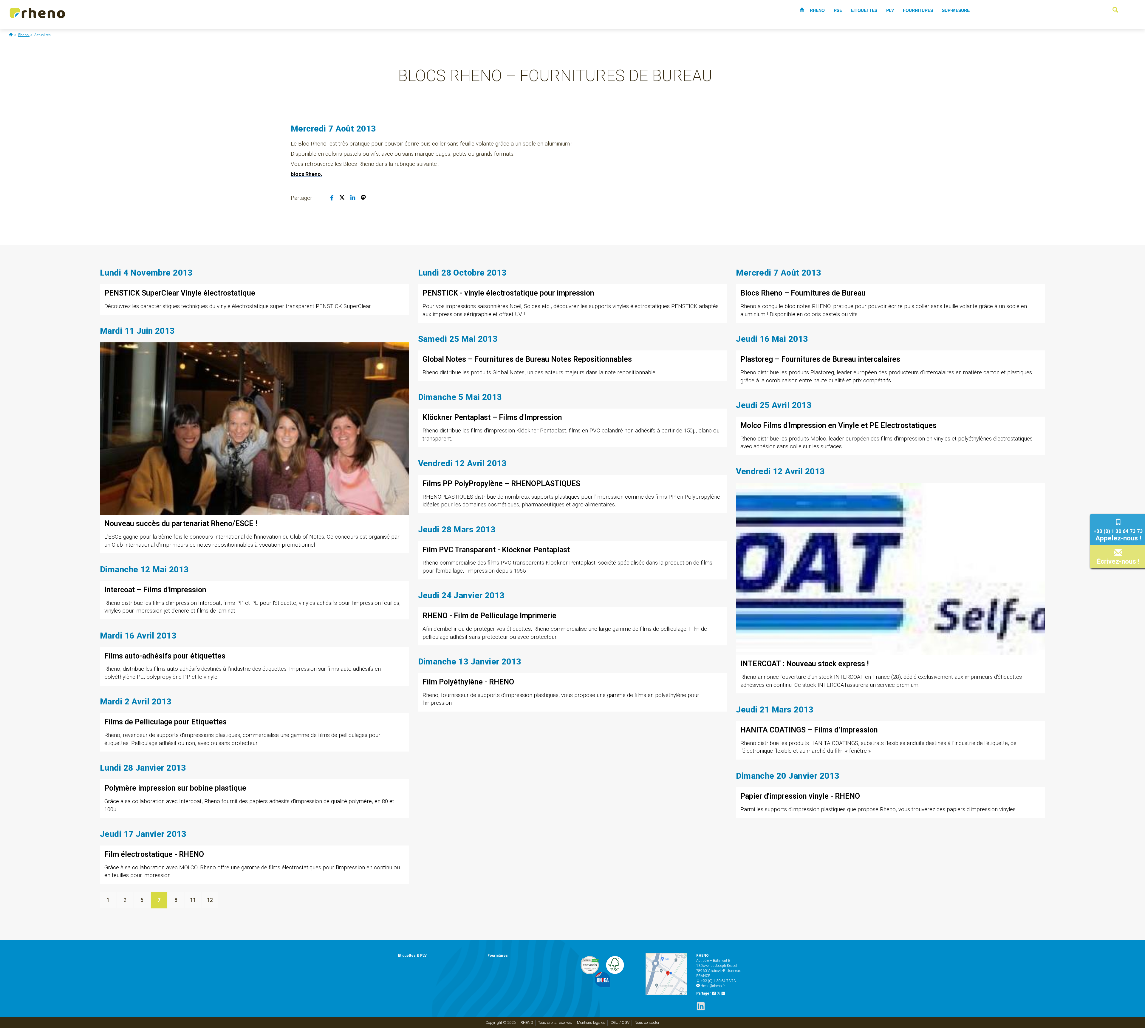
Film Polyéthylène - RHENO (468, 682)
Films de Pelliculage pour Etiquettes (165, 722)
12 (210, 900)
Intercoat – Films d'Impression (155, 589)
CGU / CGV (619, 1022)
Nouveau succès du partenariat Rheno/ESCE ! (180, 523)
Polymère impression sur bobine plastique (175, 788)
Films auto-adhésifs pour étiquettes (164, 656)
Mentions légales (591, 1022)
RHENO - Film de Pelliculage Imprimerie (489, 615)
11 (193, 900)
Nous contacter (647, 1022)
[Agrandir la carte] (666, 974)
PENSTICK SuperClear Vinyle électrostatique (179, 293)
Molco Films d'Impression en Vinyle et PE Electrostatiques (838, 425)
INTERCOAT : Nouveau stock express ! (804, 663)
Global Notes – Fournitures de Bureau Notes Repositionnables (527, 359)
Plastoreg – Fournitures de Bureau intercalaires (820, 359)
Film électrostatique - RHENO (154, 854)
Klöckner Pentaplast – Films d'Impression (492, 417)
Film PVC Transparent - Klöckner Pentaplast (496, 549)
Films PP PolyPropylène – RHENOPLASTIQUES (501, 483)
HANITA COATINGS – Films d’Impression (809, 730)
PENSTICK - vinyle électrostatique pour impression (508, 293)
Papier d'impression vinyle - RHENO (800, 796)
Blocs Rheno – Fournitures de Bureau (803, 293)
